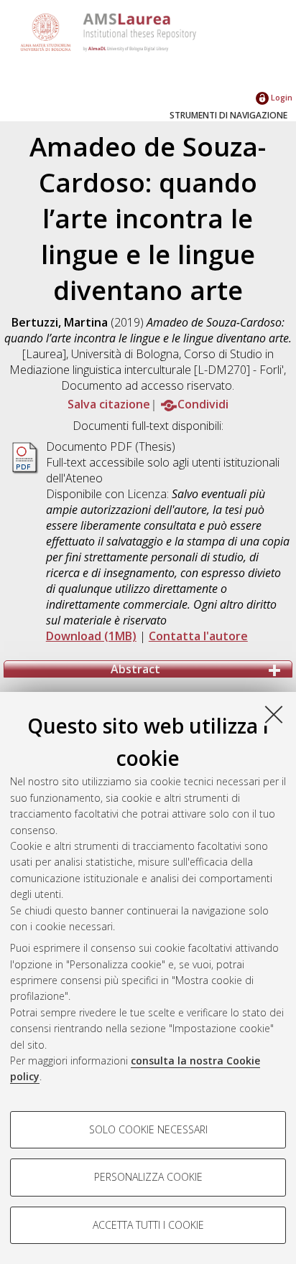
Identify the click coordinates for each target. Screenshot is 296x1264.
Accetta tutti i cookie (148, 1225)
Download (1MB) (91, 636)
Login (280, 97)
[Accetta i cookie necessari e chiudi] (273, 714)
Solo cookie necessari (148, 1129)
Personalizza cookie (148, 1177)
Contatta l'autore (198, 636)
